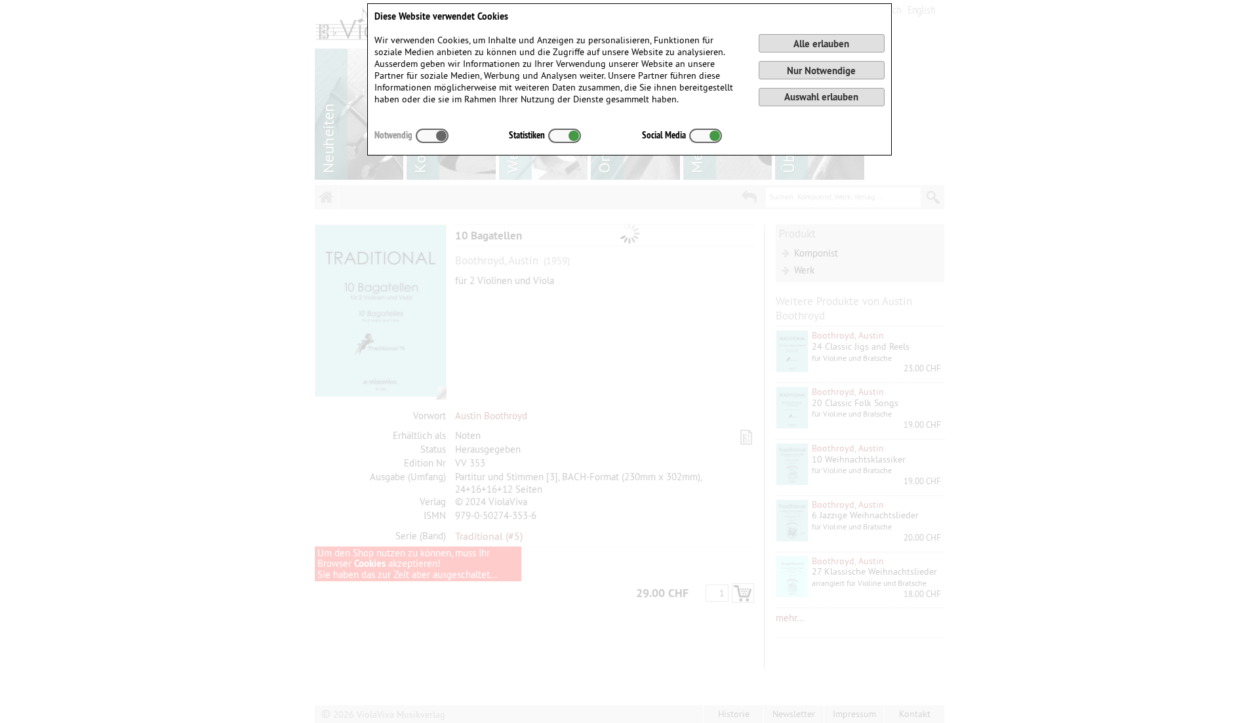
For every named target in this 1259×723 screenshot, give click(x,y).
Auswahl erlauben (821, 97)
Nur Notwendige (821, 70)
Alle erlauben (821, 43)
